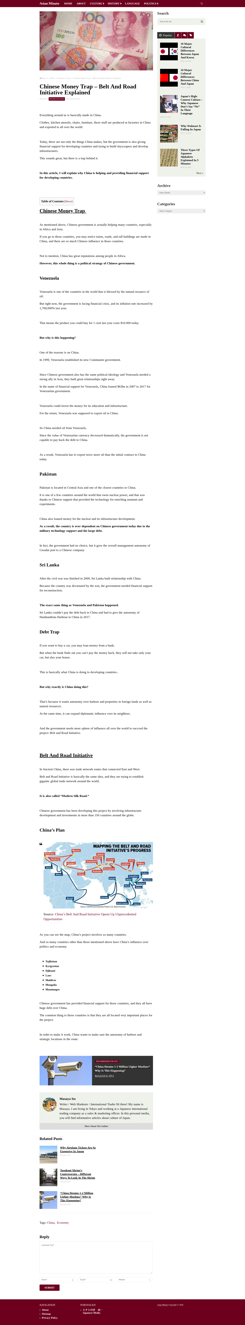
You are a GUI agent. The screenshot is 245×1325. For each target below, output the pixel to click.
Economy (63, 1222)
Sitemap (46, 1313)
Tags (190, 35)
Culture (96, 3)
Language (132, 3)
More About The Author (96, 1126)
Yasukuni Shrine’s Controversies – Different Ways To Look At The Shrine (77, 1174)
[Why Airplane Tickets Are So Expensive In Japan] (48, 1154)
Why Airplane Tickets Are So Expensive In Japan (78, 1149)
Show (68, 201)
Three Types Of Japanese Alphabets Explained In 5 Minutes (190, 156)
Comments (184, 35)
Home (68, 3)
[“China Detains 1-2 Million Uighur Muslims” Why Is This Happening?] (48, 1200)
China (50, 1222)
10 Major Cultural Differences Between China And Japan (190, 76)
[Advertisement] (181, 248)
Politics (150, 3)
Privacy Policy (50, 1317)
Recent (178, 35)
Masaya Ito (74, 99)
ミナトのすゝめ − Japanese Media (93, 1311)
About (81, 3)
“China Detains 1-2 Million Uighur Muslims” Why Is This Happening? (76, 1196)
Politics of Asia (56, 99)
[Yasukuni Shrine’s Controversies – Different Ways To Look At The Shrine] (48, 1177)
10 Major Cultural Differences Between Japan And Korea (190, 50)
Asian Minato (49, 3)
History (113, 3)
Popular (167, 35)
